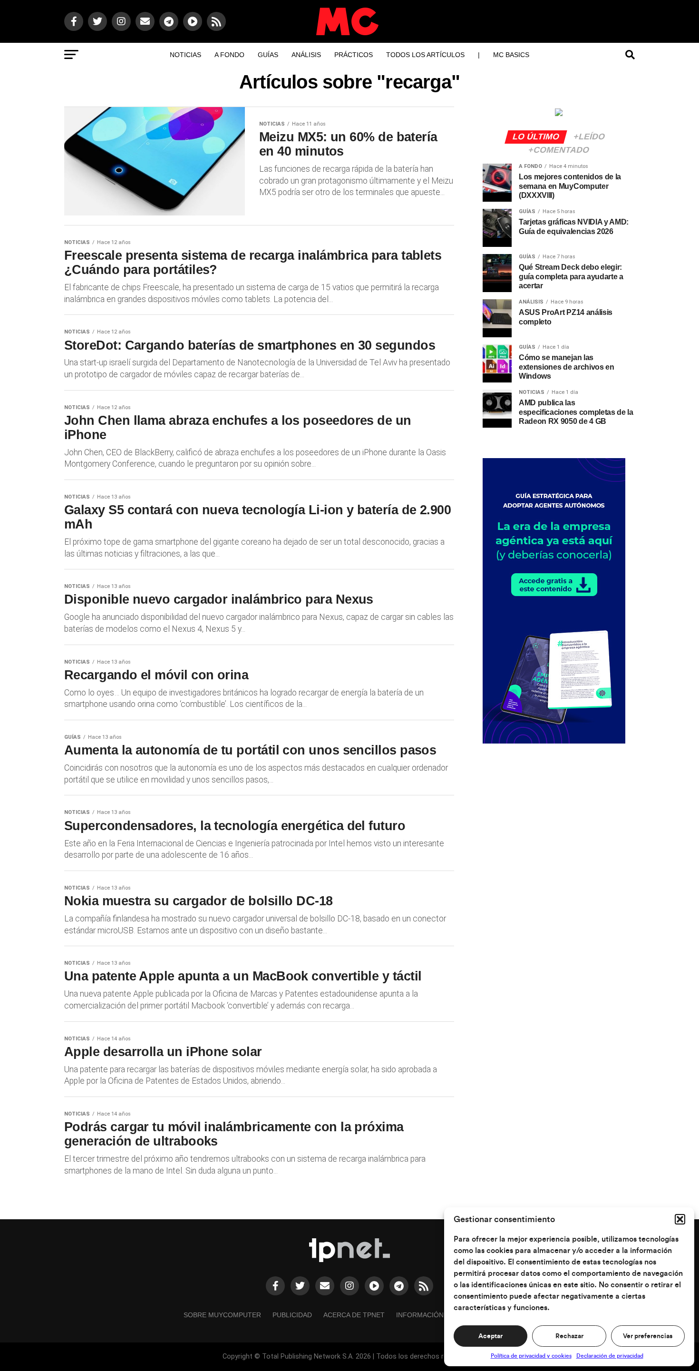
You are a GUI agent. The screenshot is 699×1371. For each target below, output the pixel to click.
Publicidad (292, 1315)
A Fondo (229, 55)
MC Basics (511, 55)
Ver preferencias (647, 1336)
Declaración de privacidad (609, 1356)
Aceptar (490, 1336)
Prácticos (353, 55)
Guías (268, 55)
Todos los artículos (425, 55)
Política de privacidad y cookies (531, 1356)
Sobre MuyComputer (222, 1315)
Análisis (306, 55)
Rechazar (569, 1336)
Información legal (431, 1315)
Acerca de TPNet (354, 1315)
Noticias (185, 55)
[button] (680, 1219)
